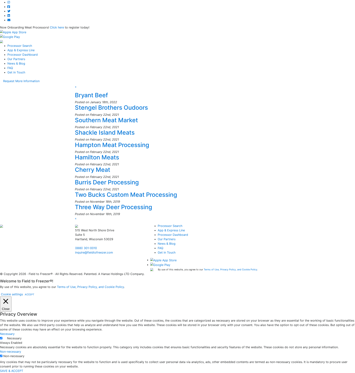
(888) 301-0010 (86, 248)
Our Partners (16, 59)
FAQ (10, 68)
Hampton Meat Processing (112, 144)
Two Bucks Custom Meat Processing (126, 194)
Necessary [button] (7, 334)
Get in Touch (16, 72)
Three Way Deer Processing (113, 207)
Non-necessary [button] (10, 351)
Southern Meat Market (106, 120)
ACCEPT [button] (29, 294)
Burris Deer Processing (107, 182)
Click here (57, 27)
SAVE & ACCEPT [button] (11, 371)
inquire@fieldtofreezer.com (94, 252)
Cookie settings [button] (12, 294)
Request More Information (21, 81)
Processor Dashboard (22, 54)
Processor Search (19, 46)
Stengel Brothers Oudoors (111, 107)
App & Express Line (21, 50)
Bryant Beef (91, 95)
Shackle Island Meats (105, 132)
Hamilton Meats (97, 157)
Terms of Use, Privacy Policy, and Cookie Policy (230, 269)
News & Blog (16, 63)
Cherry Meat (92, 169)
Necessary (14, 338)
